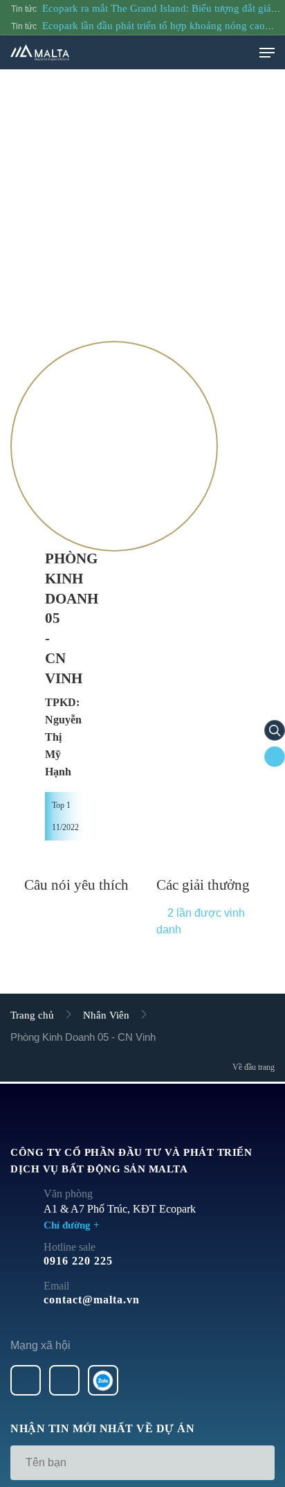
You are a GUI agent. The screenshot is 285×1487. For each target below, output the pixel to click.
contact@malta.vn (92, 1299)
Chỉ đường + (72, 1225)
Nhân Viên (106, 1015)
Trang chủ (32, 1015)
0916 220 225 (78, 1261)
